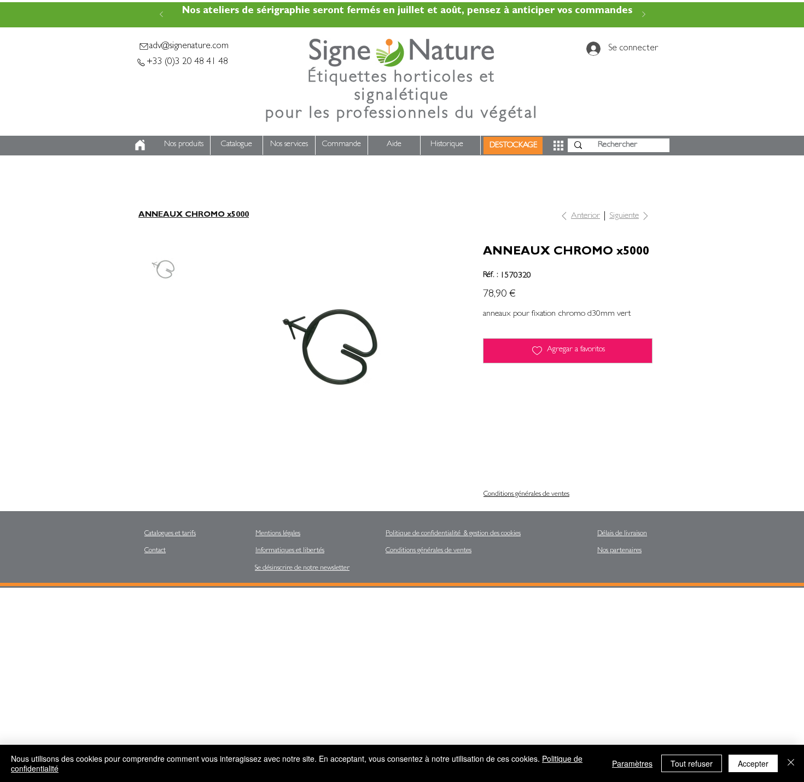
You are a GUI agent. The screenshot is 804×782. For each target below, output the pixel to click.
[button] (558, 145)
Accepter (753, 763)
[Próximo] (643, 15)
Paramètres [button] (632, 763)
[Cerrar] (790, 763)
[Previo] (161, 15)
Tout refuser (692, 763)
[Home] (140, 145)
